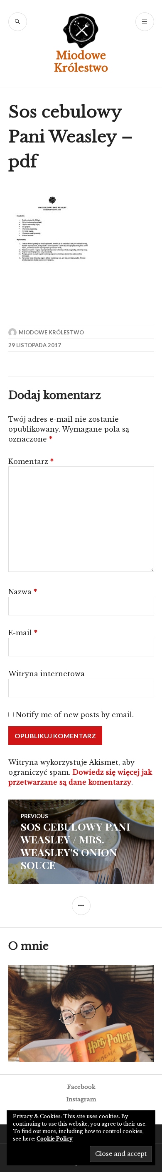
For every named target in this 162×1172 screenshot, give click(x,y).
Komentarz (31, 461)
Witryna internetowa (46, 674)
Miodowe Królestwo (81, 61)
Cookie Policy (55, 1139)
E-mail (22, 633)
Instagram (81, 1099)
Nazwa (22, 592)
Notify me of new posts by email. (75, 715)
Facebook (81, 1086)
